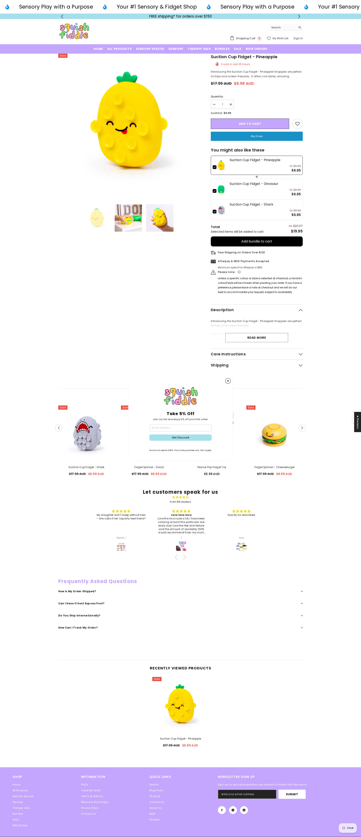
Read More (256, 338)
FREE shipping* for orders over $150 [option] (180, 16)
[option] (128, 124)
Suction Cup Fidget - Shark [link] (251, 204)
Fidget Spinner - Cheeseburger (274, 467)
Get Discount (180, 437)
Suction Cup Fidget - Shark (86, 467)
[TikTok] (244, 810)
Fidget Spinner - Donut (149, 467)
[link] (221, 165)
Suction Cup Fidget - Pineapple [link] (255, 160)
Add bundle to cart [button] (256, 241)
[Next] (299, 16)
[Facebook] (222, 810)
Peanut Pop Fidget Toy (211, 467)
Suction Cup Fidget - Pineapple (180, 738)
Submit (292, 794)
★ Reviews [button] (358, 422)
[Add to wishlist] (297, 124)
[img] (180, 497)
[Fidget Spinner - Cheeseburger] (274, 433)
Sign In (298, 38)
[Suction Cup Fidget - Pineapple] (180, 705)
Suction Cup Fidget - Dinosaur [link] (254, 183)
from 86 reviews (180, 502)
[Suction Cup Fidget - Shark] (86, 433)
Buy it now (257, 136)
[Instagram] (233, 810)
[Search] (286, 27)
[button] (58, 427)
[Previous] (62, 16)
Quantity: (217, 96)
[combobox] (282, 27)
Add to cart (250, 124)
